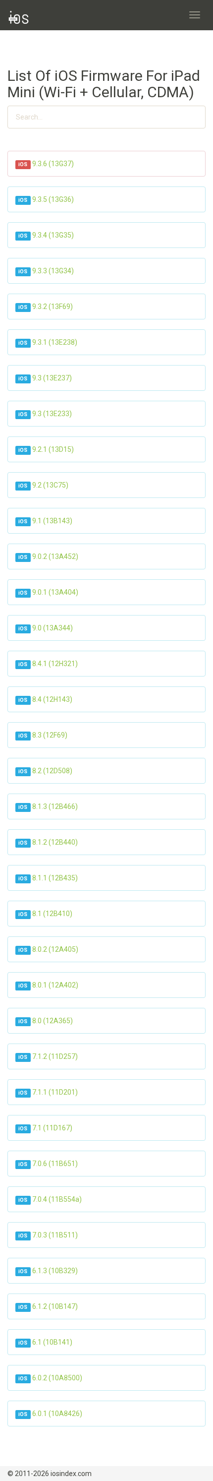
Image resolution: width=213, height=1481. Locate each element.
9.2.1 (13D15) (53, 449)
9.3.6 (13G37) (53, 164)
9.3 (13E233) (52, 414)
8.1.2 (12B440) (55, 842)
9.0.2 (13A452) (55, 556)
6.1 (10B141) (52, 1342)
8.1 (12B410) (52, 914)
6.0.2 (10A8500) (57, 1378)
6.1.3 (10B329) (55, 1271)
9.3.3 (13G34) (53, 271)
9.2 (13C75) (50, 485)
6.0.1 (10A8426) (57, 1414)
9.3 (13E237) (52, 378)
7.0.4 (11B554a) (57, 1199)
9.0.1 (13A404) (55, 592)
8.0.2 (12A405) (55, 949)
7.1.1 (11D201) (55, 1092)
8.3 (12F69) (49, 735)
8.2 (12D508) (52, 771)
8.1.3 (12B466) (55, 806)
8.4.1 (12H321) (55, 664)
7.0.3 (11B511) (55, 1235)
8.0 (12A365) (52, 1021)
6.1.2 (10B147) (55, 1306)
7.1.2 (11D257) (55, 1056)
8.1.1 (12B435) (55, 878)
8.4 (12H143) (52, 699)
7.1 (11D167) (52, 1128)
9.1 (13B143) (52, 521)
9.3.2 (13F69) (52, 306)
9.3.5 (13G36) (53, 199)
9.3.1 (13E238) (54, 342)
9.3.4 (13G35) (53, 235)
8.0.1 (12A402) (55, 985)
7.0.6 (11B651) (55, 1164)
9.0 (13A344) (52, 628)
